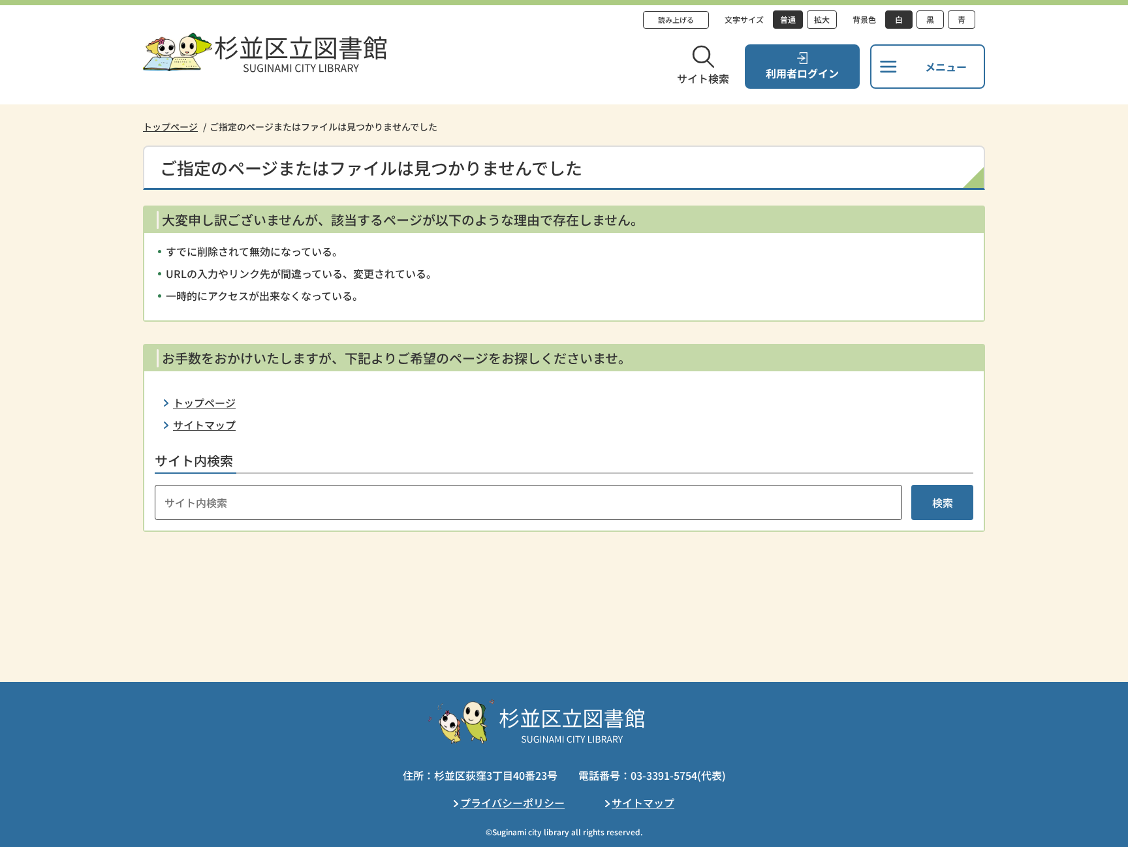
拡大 (822, 19)
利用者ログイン (802, 73)
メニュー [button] (946, 66)
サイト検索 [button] (703, 78)
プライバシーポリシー (512, 802)
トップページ (170, 126)
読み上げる (676, 19)
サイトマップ (204, 425)
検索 (942, 502)
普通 (788, 19)
